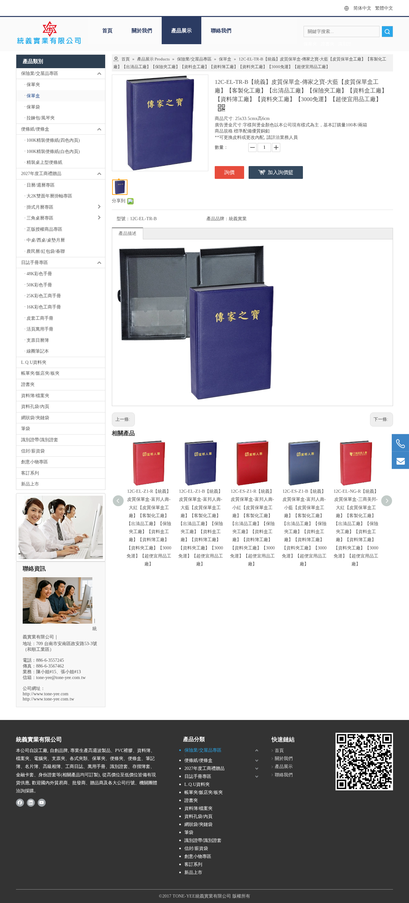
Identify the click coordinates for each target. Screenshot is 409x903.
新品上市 (30, 484)
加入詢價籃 (280, 172)
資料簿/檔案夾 (35, 395)
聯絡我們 (221, 30)
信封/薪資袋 (33, 451)
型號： (123, 218)
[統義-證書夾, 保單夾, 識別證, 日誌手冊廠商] (364, 761)
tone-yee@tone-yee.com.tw (61, 677)
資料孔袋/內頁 (35, 406)
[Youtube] (42, 802)
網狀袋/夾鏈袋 (35, 417)
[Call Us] (400, 444)
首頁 (107, 30)
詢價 (229, 172)
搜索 (387, 31)
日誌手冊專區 (34, 262)
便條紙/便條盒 (35, 129)
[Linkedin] (31, 802)
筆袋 (25, 428)
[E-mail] (400, 461)
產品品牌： (217, 218)
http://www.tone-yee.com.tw (48, 699)
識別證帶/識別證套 (39, 439)
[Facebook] (20, 802)
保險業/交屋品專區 (39, 73)
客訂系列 (30, 473)
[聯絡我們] (60, 527)
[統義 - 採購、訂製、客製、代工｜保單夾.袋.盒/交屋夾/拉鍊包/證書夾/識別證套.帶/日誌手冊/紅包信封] (48, 33)
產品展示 (181, 30)
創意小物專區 (34, 461)
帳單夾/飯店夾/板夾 (40, 373)
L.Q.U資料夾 (33, 362)
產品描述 (127, 233)
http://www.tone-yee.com (45, 693)
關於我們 (142, 30)
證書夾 (28, 384)
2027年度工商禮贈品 (41, 173)
